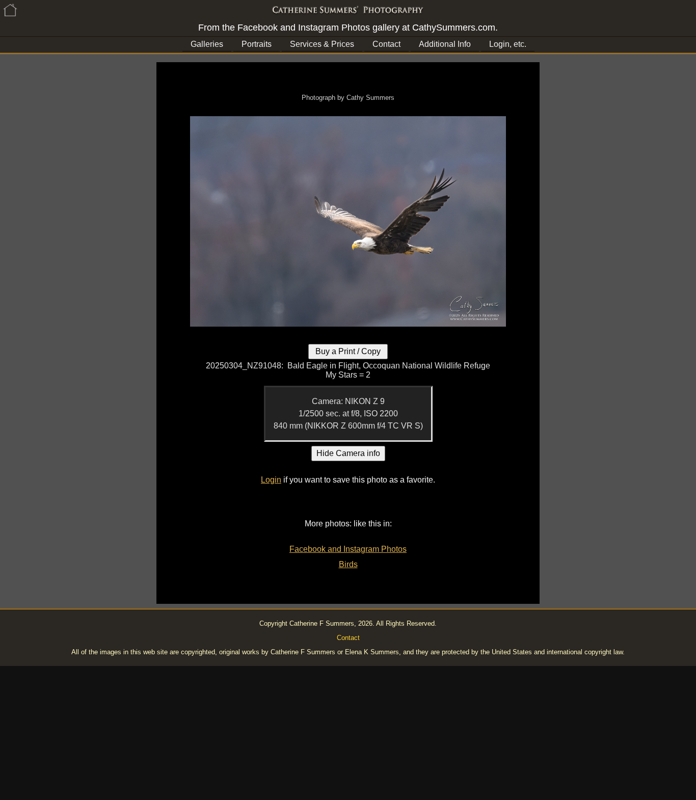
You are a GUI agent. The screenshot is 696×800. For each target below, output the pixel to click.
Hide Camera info (348, 453)
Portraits (257, 44)
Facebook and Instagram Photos (348, 549)
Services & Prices (322, 44)
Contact (386, 44)
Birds (348, 564)
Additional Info (445, 44)
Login (271, 479)
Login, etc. (507, 44)
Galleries (207, 44)
